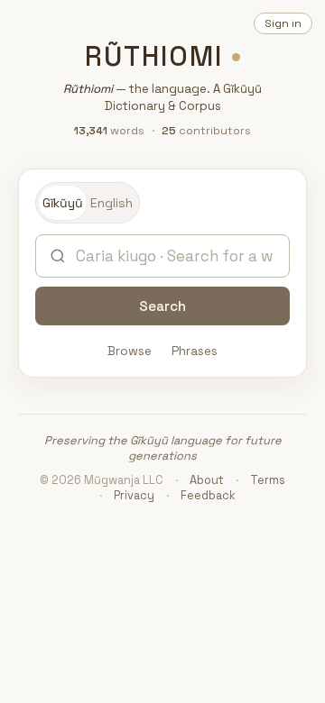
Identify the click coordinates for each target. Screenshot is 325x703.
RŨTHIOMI (154, 56)
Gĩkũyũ (62, 203)
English (111, 203)
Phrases (195, 351)
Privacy (134, 495)
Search (162, 306)
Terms (267, 480)
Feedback (208, 495)
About (207, 480)
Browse (129, 351)
